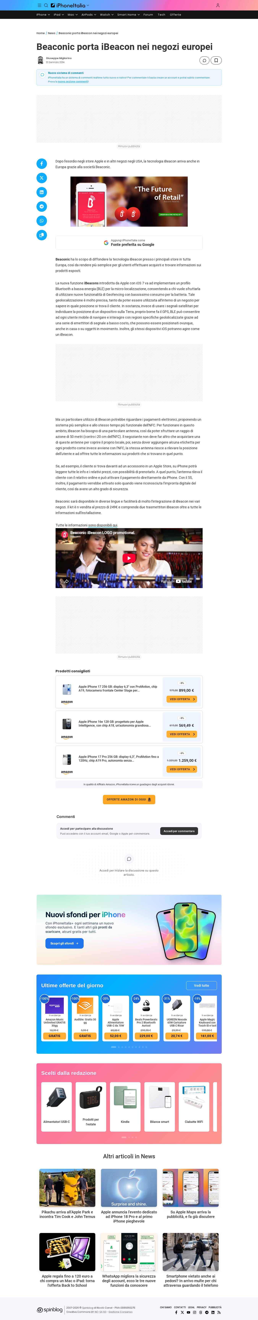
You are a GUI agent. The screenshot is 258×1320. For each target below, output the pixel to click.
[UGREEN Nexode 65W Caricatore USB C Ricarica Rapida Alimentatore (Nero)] (176, 1005)
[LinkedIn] (212, 1312)
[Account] (218, 5)
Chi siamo (166, 1307)
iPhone (41, 15)
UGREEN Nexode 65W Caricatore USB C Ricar (177, 1022)
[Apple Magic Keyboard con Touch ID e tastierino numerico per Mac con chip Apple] (207, 1005)
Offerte (175, 15)
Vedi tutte (201, 985)
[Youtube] (188, 1312)
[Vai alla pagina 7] (136, 1047)
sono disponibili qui (102, 525)
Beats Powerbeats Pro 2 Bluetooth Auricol (146, 1022)
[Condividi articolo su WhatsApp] (41, 221)
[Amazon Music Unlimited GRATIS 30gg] (54, 1005)
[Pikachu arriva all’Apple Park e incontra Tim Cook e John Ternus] (67, 1188)
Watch (105, 15)
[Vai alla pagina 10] (146, 1047)
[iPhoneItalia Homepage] (68, 5)
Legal (191, 1307)
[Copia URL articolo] (41, 235)
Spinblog (87, 1307)
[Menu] (39, 5)
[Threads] (200, 1312)
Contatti (180, 1307)
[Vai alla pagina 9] (143, 1047)
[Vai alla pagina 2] (119, 1047)
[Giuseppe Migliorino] (40, 60)
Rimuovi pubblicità (129, 146)
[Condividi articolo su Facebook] (41, 163)
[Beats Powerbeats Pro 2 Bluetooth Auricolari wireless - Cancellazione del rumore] (146, 1005)
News (51, 33)
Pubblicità (215, 1307)
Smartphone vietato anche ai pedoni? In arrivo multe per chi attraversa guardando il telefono (190, 1281)
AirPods (87, 15)
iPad (57, 15)
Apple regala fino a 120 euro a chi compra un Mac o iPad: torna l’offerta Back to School (67, 1281)
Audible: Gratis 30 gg (85, 1021)
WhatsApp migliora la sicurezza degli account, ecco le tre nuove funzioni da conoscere (129, 1281)
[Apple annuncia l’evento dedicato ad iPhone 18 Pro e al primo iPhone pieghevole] (129, 1188)
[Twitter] (182, 1312)
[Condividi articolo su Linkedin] (41, 192)
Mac (71, 15)
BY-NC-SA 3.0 (98, 1312)
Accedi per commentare (179, 831)
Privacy (201, 1307)
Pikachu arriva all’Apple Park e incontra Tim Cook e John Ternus (67, 1214)
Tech (161, 15)
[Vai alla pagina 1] (113, 1047)
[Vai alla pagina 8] (139, 1047)
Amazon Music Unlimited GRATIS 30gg (54, 1022)
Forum (148, 15)
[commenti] (204, 60)
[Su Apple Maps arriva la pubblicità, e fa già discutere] (191, 1188)
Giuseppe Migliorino (59, 58)
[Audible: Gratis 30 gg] (85, 1005)
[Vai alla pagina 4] (125, 1047)
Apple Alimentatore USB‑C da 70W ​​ (116, 1022)
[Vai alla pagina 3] (122, 1047)
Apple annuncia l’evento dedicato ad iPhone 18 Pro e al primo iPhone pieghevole (129, 1216)
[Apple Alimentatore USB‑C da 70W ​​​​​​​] (115, 1005)
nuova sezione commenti (73, 81)
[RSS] (219, 1312)
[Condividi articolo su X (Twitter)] (41, 178)
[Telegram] (206, 1312)
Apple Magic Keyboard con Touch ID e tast (207, 1022)
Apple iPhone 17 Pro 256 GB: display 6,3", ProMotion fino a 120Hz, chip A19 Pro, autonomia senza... (119, 758)
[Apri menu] (88, 5)
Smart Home (126, 15)
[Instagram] (194, 1312)
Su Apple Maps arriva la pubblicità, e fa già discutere (191, 1214)
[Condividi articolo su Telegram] (41, 206)
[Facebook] (176, 1312)
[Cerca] (46, 5)
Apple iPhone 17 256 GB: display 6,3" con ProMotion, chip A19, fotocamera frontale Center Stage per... (118, 688)
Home (40, 33)
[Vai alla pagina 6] (132, 1047)
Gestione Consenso (120, 1312)
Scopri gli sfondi (62, 943)
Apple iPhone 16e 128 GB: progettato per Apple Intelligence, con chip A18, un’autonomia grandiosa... (115, 723)
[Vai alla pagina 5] (129, 1047)
